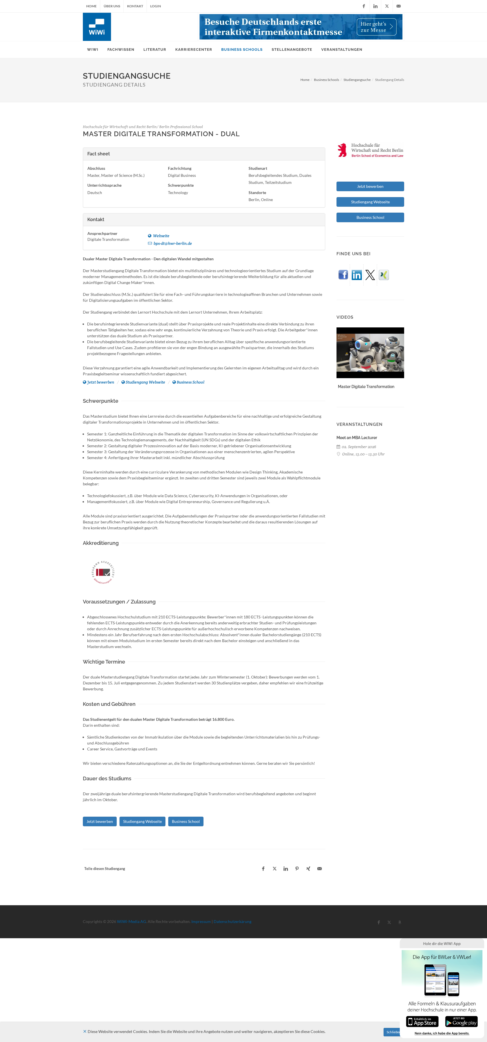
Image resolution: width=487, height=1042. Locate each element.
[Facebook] (363, 6)
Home (91, 6)
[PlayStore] (461, 1021)
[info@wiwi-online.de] (398, 6)
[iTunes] (422, 1021)
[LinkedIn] (375, 6)
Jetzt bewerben (100, 382)
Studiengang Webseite (145, 382)
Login (155, 6)
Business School (190, 382)
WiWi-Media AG (131, 921)
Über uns (112, 6)
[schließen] (85, 1031)
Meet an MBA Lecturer (357, 437)
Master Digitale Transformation (366, 386)
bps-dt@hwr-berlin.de (172, 243)
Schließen (394, 1032)
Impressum (201, 921)
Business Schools (326, 80)
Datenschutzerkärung (232, 921)
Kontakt (135, 6)
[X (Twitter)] (387, 6)
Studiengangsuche (357, 80)
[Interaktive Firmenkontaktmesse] (301, 26)
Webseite (160, 235)
